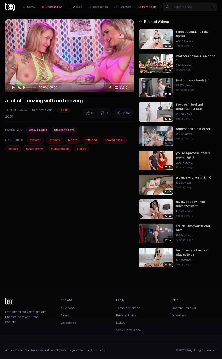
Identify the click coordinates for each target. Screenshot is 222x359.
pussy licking (34, 149)
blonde (81, 149)
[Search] (212, 7)
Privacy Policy (126, 315)
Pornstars (125, 7)
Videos (77, 7)
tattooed (91, 140)
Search (65, 315)
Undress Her (54, 7)
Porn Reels (149, 7)
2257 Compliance (128, 330)
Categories (100, 7)
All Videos (68, 308)
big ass (13, 149)
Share (126, 113)
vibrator (35, 140)
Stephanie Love (64, 130)
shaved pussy (114, 140)
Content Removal (184, 308)
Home (31, 7)
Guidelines (179, 315)
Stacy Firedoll (38, 130)
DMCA (120, 323)
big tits (72, 140)
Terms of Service (128, 308)
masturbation (60, 149)
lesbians (54, 140)
